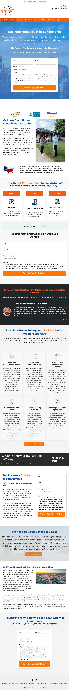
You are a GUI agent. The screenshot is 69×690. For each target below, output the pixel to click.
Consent (15, 73)
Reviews (51, 20)
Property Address (19, 66)
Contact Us (42, 2)
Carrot (45, 688)
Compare (32, 20)
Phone (37, 60)
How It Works (22, 20)
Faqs (57, 20)
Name (15, 60)
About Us (41, 20)
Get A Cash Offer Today (30, 2)
